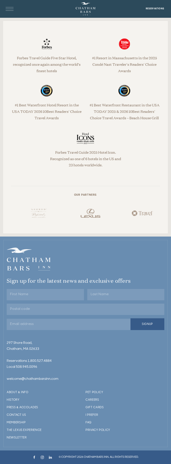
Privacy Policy (98, 430)
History (13, 399)
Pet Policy (94, 392)
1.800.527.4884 (40, 361)
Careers (92, 399)
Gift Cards (95, 407)
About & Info (17, 392)
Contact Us (16, 415)
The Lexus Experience (24, 430)
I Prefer (92, 415)
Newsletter (17, 437)
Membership (16, 422)
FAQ (89, 422)
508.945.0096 (26, 367)
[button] (9, 9)
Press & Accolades (22, 407)
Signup (147, 324)
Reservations (155, 9)
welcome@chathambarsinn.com (32, 379)
